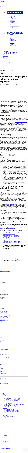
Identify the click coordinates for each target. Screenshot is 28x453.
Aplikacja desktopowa (3, 316)
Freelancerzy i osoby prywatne (12, 411)
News (2, 73)
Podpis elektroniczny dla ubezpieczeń (11, 235)
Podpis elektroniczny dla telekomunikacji (11, 238)
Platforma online (13, 398)
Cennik (1, 321)
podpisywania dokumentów (21, 122)
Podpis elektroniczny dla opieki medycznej (12, 241)
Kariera (1, 367)
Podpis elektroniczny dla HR (9, 234)
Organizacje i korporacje (10, 409)
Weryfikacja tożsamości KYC (14, 406)
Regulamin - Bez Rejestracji (4, 357)
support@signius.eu (4, 290)
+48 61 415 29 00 (4, 282)
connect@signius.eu (4, 283)
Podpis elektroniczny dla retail (9, 240)
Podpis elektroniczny (3, 311)
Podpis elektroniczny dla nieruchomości (11, 242)
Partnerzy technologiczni (4, 349)
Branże (1, 342)
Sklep (1, 371)
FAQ (1, 322)
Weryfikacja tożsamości (4, 320)
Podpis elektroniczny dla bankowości (11, 232)
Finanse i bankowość (3, 337)
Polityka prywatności (3, 354)
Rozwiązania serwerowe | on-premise (6, 315)
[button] (5, 435)
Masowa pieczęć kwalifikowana (5, 317)
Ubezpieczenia (2, 338)
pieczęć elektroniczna (12, 227)
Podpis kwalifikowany (3, 312)
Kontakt (1, 368)
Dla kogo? (5, 408)
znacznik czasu (11, 228)
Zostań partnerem (3, 350)
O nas (1, 364)
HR (0, 341)
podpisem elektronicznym (10, 204)
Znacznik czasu (2, 319)
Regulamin (1, 355)
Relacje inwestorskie (3, 369)
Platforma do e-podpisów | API (5, 313)
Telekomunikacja (2, 340)
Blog (1, 365)
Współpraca (5, 415)
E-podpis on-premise (13, 400)
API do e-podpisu (13, 399)
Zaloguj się (5, 394)
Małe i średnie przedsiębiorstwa (12, 410)
